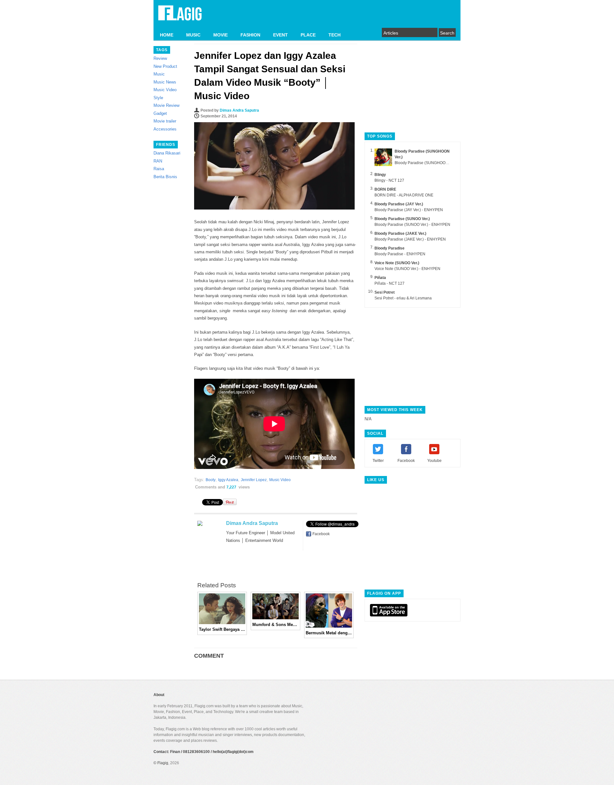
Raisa (159, 168)
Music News (165, 82)
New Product (165, 66)
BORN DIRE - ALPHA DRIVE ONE (403, 195)
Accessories (165, 129)
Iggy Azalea (228, 480)
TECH (334, 34)
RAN (158, 161)
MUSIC (193, 34)
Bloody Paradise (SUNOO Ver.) (402, 219)
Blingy (380, 174)
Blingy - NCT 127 (389, 180)
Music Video (165, 89)
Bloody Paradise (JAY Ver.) (398, 204)
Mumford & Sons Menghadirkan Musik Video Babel (275, 624)
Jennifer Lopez (254, 480)
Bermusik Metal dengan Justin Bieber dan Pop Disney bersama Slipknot (329, 632)
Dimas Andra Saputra (239, 110)
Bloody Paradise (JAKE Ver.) (400, 233)
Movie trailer (165, 121)
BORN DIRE (385, 189)
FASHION (250, 34)
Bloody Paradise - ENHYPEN (399, 254)
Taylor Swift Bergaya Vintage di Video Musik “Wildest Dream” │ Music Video (222, 629)
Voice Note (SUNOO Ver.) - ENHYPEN (407, 268)
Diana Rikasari (167, 153)
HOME (166, 34)
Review (160, 58)
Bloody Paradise (389, 248)
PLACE (308, 34)
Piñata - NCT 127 (389, 283)
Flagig (162, 763)
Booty (211, 480)
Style (158, 97)
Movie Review (166, 105)
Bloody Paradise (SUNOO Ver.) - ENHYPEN (412, 224)
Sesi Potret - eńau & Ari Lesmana (403, 298)
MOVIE (220, 34)
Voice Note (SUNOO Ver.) (396, 263)
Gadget (160, 113)
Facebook (321, 534)
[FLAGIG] (180, 17)
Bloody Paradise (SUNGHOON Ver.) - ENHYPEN (437, 163)
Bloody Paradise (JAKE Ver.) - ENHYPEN (410, 239)
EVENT (280, 34)
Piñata (380, 277)
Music (159, 74)
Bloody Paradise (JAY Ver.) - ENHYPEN (408, 210)
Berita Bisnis (165, 176)
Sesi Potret (384, 292)
